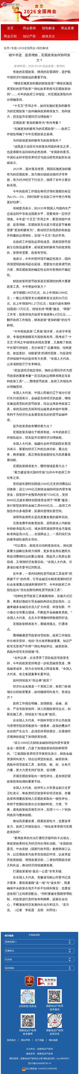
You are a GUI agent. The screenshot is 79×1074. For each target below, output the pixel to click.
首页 (10, 28)
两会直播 (67, 28)
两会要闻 (29, 28)
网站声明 (25, 1040)
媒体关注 (48, 36)
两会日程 (10, 36)
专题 (14, 48)
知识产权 (29, 36)
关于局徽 (39, 1040)
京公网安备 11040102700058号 (41, 1068)
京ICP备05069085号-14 (39, 1063)
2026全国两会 (26, 48)
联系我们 (11, 1040)
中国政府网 (34, 935)
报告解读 (48, 28)
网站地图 (53, 1040)
